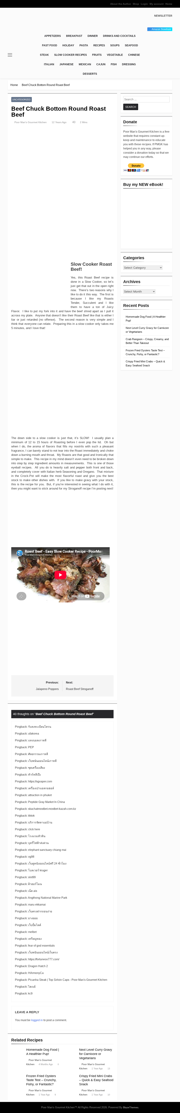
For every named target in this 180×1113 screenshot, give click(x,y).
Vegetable (115, 54)
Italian (49, 64)
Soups (115, 45)
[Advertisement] (62, 233)
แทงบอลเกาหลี (37, 740)
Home (168, 3)
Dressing (129, 64)
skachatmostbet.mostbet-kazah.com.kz (52, 808)
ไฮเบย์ (32, 986)
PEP (31, 747)
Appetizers (52, 35)
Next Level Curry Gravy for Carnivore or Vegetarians (95, 1054)
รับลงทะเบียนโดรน (39, 726)
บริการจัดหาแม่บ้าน (40, 822)
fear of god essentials (41, 945)
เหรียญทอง (35, 938)
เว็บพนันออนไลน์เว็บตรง (43, 952)
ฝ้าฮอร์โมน (35, 884)
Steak (44, 54)
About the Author (120, 3)
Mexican (85, 64)
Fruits (97, 54)
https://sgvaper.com (40, 781)
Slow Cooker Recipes (70, 54)
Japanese (66, 64)
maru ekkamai (37, 904)
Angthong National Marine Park (47, 897)
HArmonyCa (36, 972)
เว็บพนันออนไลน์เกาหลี (42, 760)
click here (34, 829)
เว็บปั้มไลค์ (34, 925)
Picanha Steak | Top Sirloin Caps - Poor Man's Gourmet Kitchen (67, 979)
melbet (32, 931)
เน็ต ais (32, 890)
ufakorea (33, 733)
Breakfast (74, 35)
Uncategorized (21, 99)
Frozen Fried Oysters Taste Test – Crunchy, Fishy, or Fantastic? (41, 1080)
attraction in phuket (40, 795)
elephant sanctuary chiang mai (47, 849)
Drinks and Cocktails (119, 35)
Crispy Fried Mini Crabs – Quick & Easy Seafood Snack (96, 1080)
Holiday (68, 45)
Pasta (83, 45)
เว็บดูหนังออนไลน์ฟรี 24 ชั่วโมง (47, 863)
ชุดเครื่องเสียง (36, 767)
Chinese (134, 54)
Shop (136, 3)
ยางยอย (33, 918)
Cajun (100, 64)
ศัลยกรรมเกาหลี (38, 754)
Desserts (90, 73)
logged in (37, 1020)
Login (144, 3)
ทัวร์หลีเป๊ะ (34, 774)
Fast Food (49, 45)
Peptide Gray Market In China (46, 801)
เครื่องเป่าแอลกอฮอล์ (41, 788)
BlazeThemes (130, 1107)
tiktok (31, 815)
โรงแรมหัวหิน (36, 836)
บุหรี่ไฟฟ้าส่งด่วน (38, 843)
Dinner (93, 35)
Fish (114, 64)
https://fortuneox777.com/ (43, 959)
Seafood (131, 45)
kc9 (30, 993)
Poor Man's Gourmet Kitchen (30, 122)
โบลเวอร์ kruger (38, 870)
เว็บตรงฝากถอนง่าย (40, 911)
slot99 (32, 877)
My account (157, 3)
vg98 (31, 856)
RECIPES (99, 45)
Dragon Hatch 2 (38, 966)
